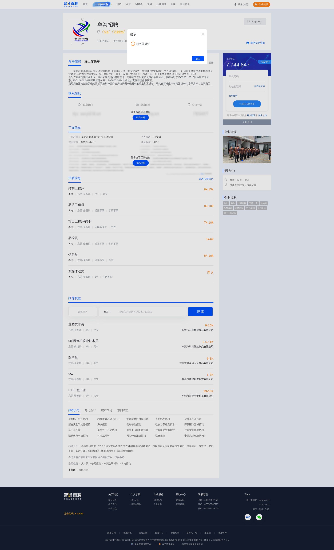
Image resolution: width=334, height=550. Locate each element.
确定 (198, 58)
